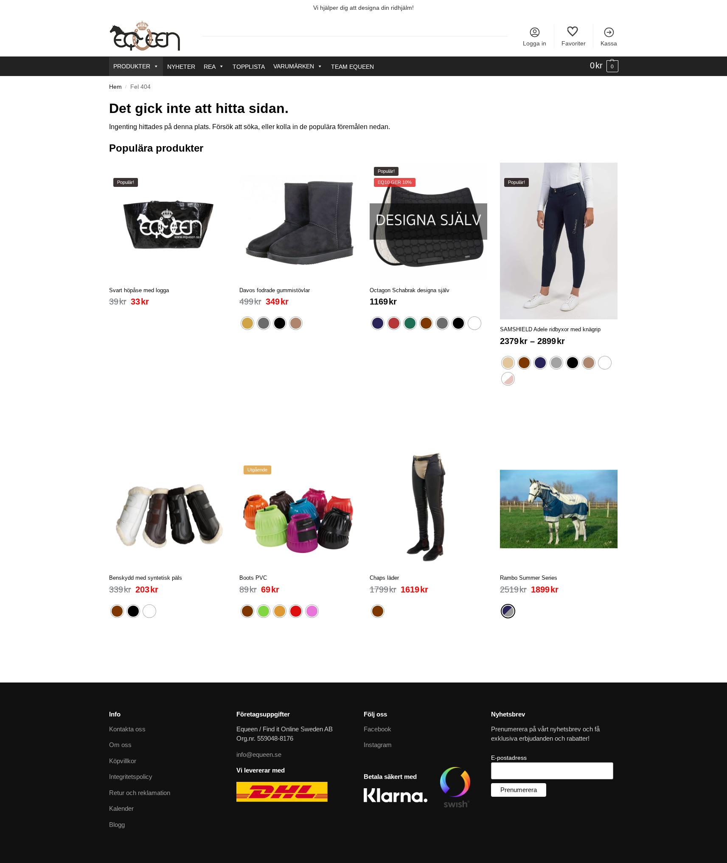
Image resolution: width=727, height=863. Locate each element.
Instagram (378, 744)
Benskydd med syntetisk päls (145, 578)
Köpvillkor (122, 760)
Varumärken (293, 66)
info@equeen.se (258, 754)
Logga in (534, 43)
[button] (604, 66)
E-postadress (509, 757)
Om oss (120, 744)
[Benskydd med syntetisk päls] (168, 509)
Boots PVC (253, 578)
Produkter (131, 66)
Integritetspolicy (130, 776)
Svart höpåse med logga (139, 290)
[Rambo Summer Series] (559, 509)
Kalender (121, 808)
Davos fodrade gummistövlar (274, 290)
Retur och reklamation (139, 792)
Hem (115, 87)
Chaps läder (384, 578)
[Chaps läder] (428, 509)
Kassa (609, 43)
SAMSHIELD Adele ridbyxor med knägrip (550, 329)
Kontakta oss (127, 729)
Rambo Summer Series (528, 578)
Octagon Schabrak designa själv (409, 290)
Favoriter (573, 43)
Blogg (117, 824)
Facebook (377, 729)
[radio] (247, 323)
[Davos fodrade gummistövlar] (298, 221)
